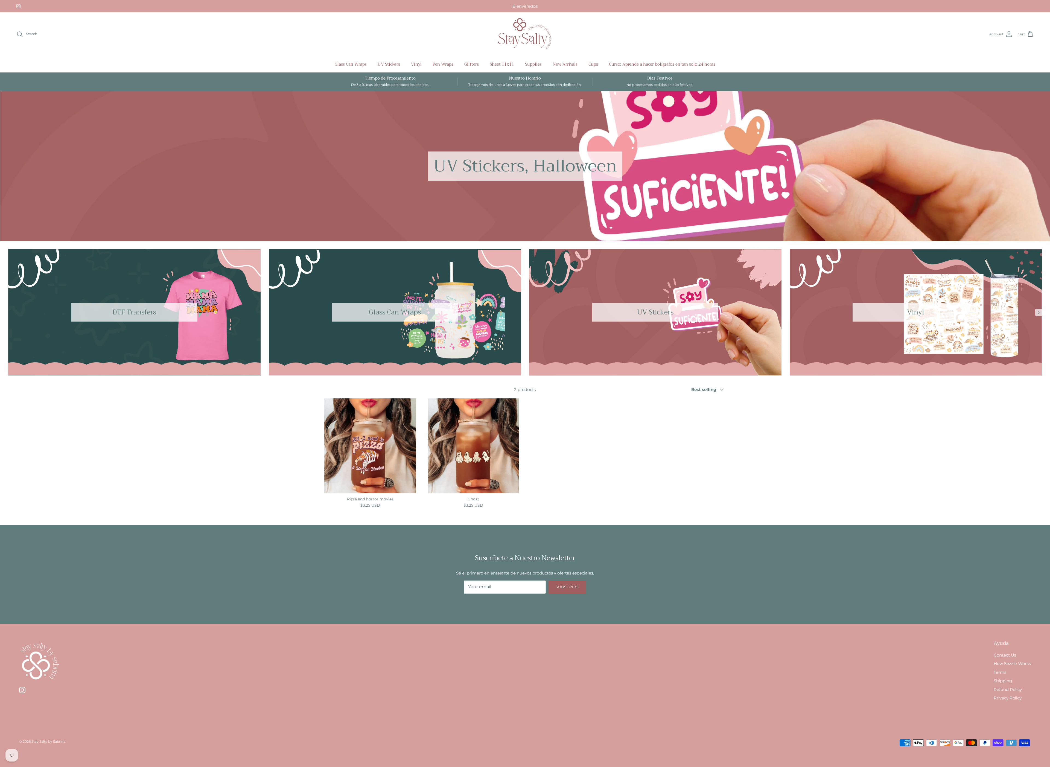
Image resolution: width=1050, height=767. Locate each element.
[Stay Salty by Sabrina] (525, 34)
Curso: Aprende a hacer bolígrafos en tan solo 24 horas (662, 64)
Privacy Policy (1008, 698)
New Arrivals (565, 64)
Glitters (471, 64)
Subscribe (567, 587)
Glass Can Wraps (351, 64)
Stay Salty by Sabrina (48, 741)
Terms (1000, 672)
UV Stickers (389, 64)
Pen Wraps (443, 64)
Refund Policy (1008, 689)
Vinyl (416, 64)
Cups (593, 64)
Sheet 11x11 (502, 64)
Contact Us (1005, 655)
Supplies (533, 64)
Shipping (1003, 680)
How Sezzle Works (1012, 663)
